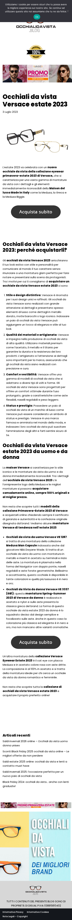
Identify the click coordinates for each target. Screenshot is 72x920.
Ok (36, 16)
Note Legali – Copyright (15, 916)
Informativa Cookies (38, 912)
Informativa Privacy (13, 912)
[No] (67, 11)
